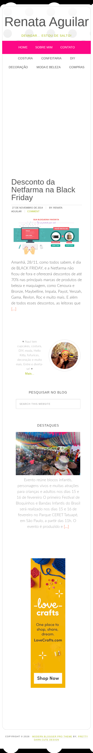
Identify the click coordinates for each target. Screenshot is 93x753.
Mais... (29, 373)
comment (33, 211)
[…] (13, 309)
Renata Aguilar (46, 21)
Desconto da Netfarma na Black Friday (43, 189)
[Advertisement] (46, 124)
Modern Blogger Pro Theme (52, 736)
